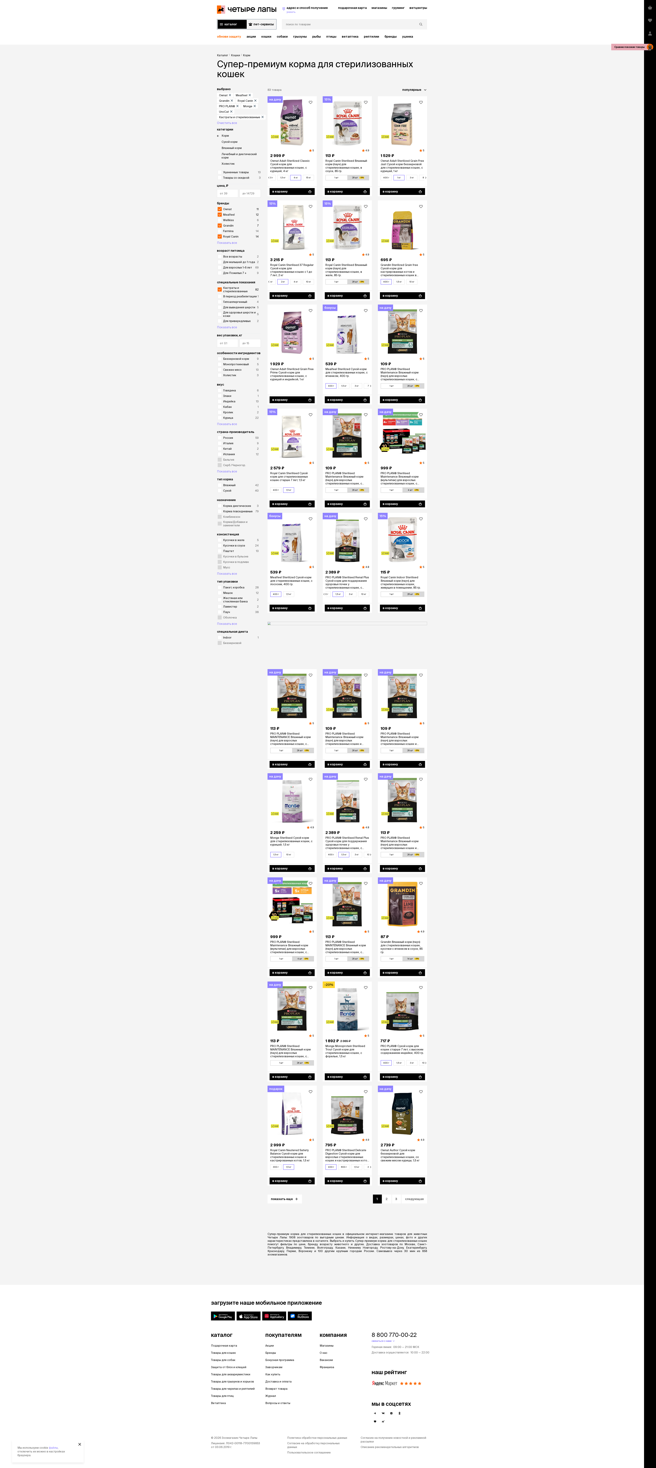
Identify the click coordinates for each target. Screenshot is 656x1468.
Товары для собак (223, 1359)
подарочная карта (352, 8)
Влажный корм (232, 147)
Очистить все (227, 123)
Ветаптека (350, 36)
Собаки (282, 36)
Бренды (270, 1352)
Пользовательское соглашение (309, 1452)
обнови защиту (229, 36)
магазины (379, 8)
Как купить (272, 1374)
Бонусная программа (279, 1359)
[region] (322, 36)
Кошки (266, 36)
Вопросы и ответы (277, 1403)
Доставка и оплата (278, 1381)
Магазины (326, 1345)
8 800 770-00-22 (394, 1335)
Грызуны (300, 36)
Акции (269, 1345)
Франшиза (327, 1367)
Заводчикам (273, 1367)
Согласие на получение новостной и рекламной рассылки (393, 1439)
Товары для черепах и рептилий (233, 1388)
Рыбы (316, 36)
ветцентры (418, 8)
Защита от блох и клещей (228, 1367)
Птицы (331, 36)
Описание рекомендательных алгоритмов (390, 1447)
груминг (398, 8)
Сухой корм (229, 141)
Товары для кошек (223, 1352)
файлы (53, 1447)
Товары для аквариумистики (230, 1374)
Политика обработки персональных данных (317, 1437)
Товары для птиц (222, 1395)
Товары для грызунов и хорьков (232, 1381)
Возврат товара (276, 1388)
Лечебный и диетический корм (239, 156)
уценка (407, 36)
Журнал (270, 1395)
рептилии (371, 36)
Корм (225, 135)
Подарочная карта (224, 1345)
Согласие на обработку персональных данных (313, 1445)
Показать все (227, 243)
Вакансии (326, 1359)
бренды (391, 36)
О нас (323, 1352)
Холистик (228, 163)
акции (251, 36)
